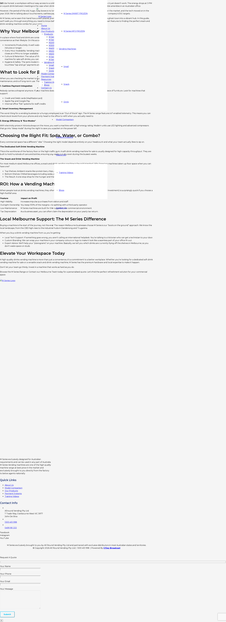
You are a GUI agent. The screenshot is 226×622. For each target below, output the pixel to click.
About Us (9, 485)
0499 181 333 (11, 528)
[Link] (43, 16)
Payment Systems (13, 493)
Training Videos (12, 496)
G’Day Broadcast (111, 548)
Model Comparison (13, 488)
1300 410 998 (11, 522)
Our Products (11, 491)
